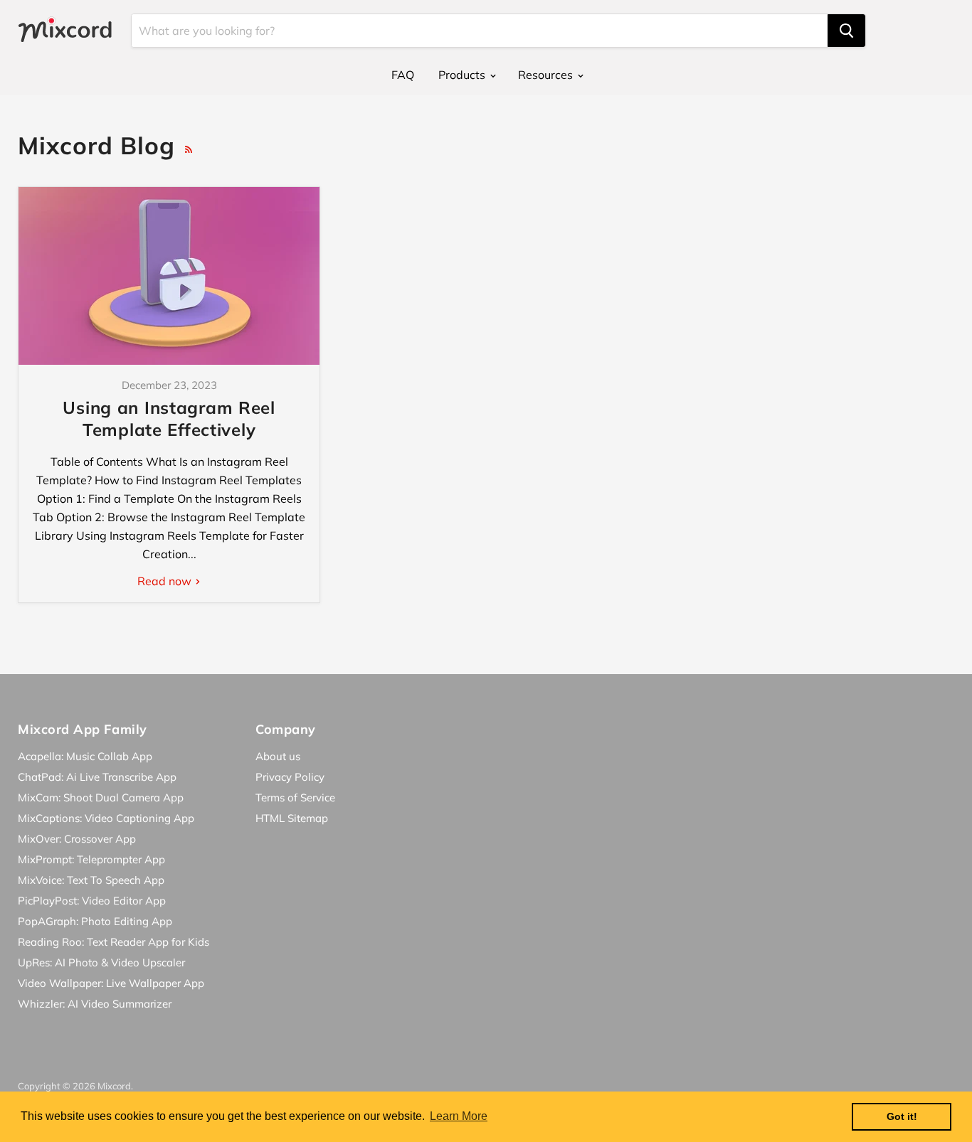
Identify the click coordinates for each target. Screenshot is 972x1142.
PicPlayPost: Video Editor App (92, 900)
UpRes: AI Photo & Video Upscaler (101, 962)
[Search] (846, 30)
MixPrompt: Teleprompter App (91, 859)
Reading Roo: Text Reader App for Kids (113, 942)
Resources (547, 75)
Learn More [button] (458, 1116)
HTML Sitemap (291, 818)
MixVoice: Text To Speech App (91, 880)
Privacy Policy (289, 777)
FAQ (402, 75)
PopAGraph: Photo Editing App (95, 921)
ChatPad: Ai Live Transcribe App (97, 777)
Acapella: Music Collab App (85, 756)
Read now (165, 581)
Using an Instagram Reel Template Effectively (169, 418)
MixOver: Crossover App (77, 838)
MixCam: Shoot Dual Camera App (101, 797)
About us (277, 756)
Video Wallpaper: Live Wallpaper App (111, 983)
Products (463, 75)
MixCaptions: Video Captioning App (106, 818)
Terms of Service (295, 797)
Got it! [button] (902, 1116)
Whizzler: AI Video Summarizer (94, 1003)
